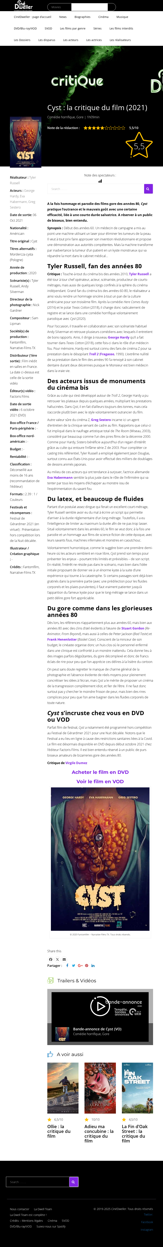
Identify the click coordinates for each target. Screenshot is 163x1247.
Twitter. (148, 1214)
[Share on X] (57, 959)
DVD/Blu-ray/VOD (25, 28)
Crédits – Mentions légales (26, 1221)
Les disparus (46, 40)
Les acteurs (70, 40)
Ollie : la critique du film (59, 1131)
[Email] (64, 959)
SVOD (48, 28)
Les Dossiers (22, 40)
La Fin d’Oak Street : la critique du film (135, 1133)
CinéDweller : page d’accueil (32, 17)
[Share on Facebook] (51, 959)
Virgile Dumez (76, 763)
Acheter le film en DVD (100, 772)
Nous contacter (19, 1209)
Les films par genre (72, 28)
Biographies (82, 17)
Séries (97, 28)
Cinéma (103, 17)
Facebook (147, 1222)
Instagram (147, 1229)
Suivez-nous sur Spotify (51, 1226)
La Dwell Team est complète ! (28, 1215)
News (63, 17)
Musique (122, 17)
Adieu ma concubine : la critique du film (99, 1133)
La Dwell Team (43, 1209)
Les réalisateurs (120, 40)
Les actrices (94, 40)
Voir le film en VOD (100, 781)
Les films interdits (121, 28)
